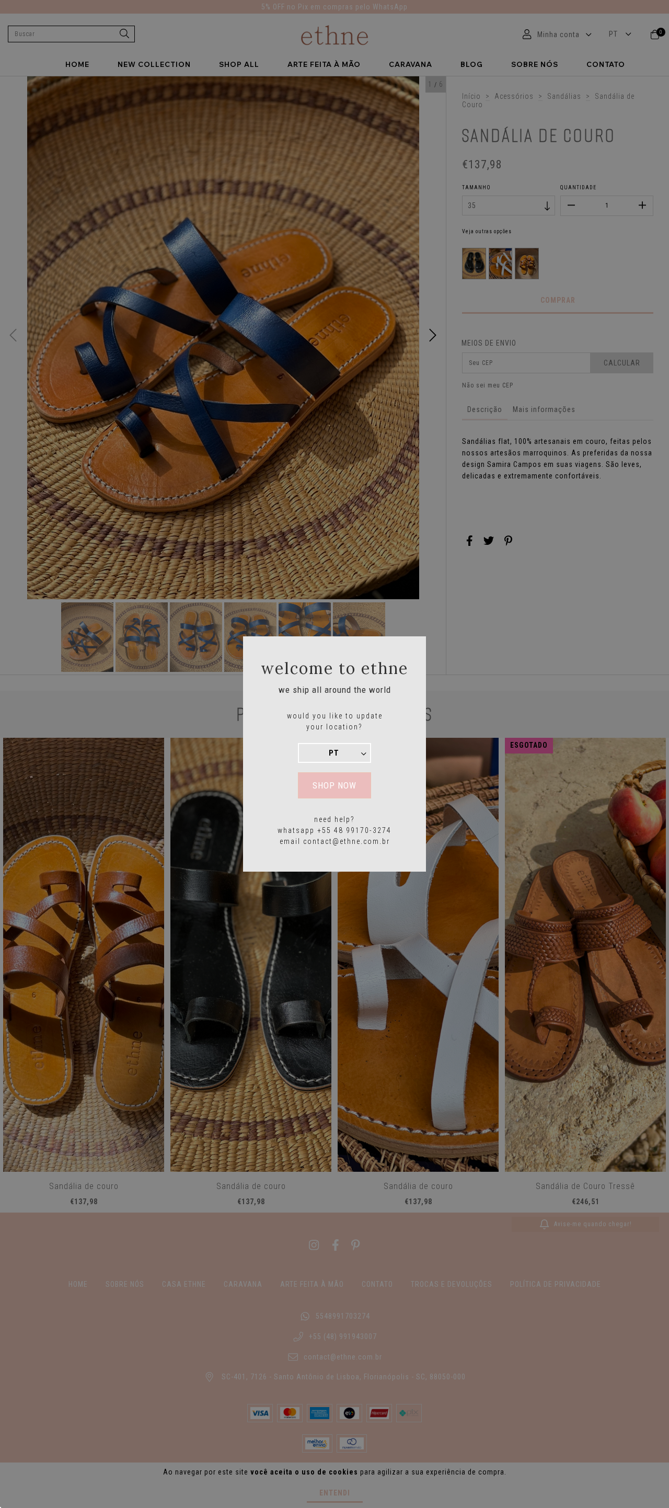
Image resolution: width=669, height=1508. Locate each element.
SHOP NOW (334, 785)
